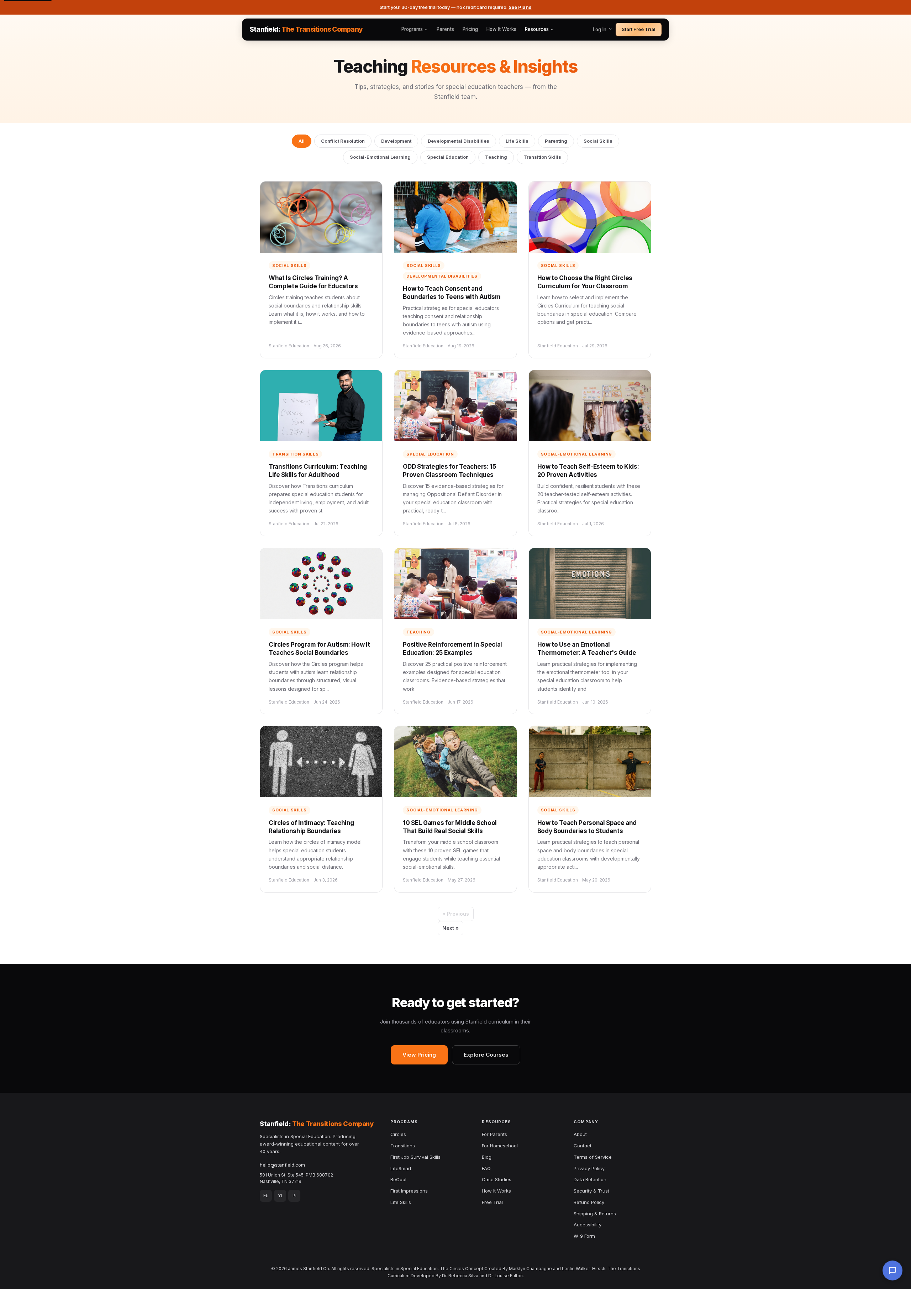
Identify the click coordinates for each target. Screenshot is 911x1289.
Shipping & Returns (595, 1213)
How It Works (501, 29)
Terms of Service (593, 1157)
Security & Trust (591, 1191)
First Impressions (409, 1191)
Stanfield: (306, 29)
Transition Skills (542, 157)
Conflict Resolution (343, 141)
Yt (280, 1195)
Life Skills (517, 141)
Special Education (448, 157)
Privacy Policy (589, 1168)
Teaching (496, 157)
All (302, 141)
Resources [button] (537, 29)
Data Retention (590, 1179)
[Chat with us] (892, 1270)
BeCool (398, 1179)
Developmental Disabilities (458, 141)
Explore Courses (486, 1054)
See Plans (520, 7)
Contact (582, 1145)
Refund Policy (589, 1202)
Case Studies (496, 1179)
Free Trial (492, 1202)
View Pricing (419, 1054)
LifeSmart (400, 1168)
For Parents (494, 1134)
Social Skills (598, 141)
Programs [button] (412, 29)
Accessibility (587, 1224)
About (580, 1134)
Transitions (402, 1145)
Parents (445, 29)
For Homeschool (500, 1145)
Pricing (470, 29)
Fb (266, 1195)
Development (396, 141)
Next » (450, 928)
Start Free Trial (638, 29)
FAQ (486, 1168)
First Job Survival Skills (415, 1157)
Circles (398, 1134)
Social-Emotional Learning (380, 157)
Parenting (556, 141)
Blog (486, 1157)
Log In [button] (600, 29)
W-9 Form (584, 1236)
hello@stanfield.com (282, 1165)
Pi (294, 1195)
